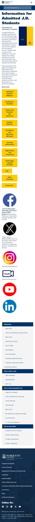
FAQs (3, 493)
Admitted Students (11, 367)
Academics (5, 475)
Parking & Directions (8, 497)
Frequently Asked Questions (13, 358)
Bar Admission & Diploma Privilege (15, 413)
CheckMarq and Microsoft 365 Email (10, 133)
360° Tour (8, 384)
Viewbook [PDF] (10, 379)
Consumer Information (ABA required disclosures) (17, 486)
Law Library (5, 490)
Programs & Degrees (11, 392)
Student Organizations (12, 435)
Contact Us (9, 185)
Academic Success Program (13, 430)
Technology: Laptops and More (9, 163)
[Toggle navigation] (31, 2)
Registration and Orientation (9, 153)
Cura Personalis (10, 418)
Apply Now (8, 328)
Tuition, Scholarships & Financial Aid (16, 333)
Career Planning (10, 401)
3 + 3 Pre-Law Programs (12, 422)
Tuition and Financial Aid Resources (9, 113)
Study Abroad (9, 405)
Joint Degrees (9, 350)
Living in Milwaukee (11, 443)
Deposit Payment (9, 123)
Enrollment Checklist (10, 103)
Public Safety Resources (9, 482)
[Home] (7, 2)
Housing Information (9, 143)
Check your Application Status (14, 363)
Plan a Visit (8, 337)
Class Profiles (9, 345)
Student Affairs (6, 478)
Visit (7, 171)
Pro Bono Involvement (11, 439)
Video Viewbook (9, 178)
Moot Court (8, 409)
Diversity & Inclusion (11, 341)
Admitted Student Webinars (9, 94)
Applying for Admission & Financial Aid (13, 471)
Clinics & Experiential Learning (14, 396)
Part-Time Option (10, 354)
